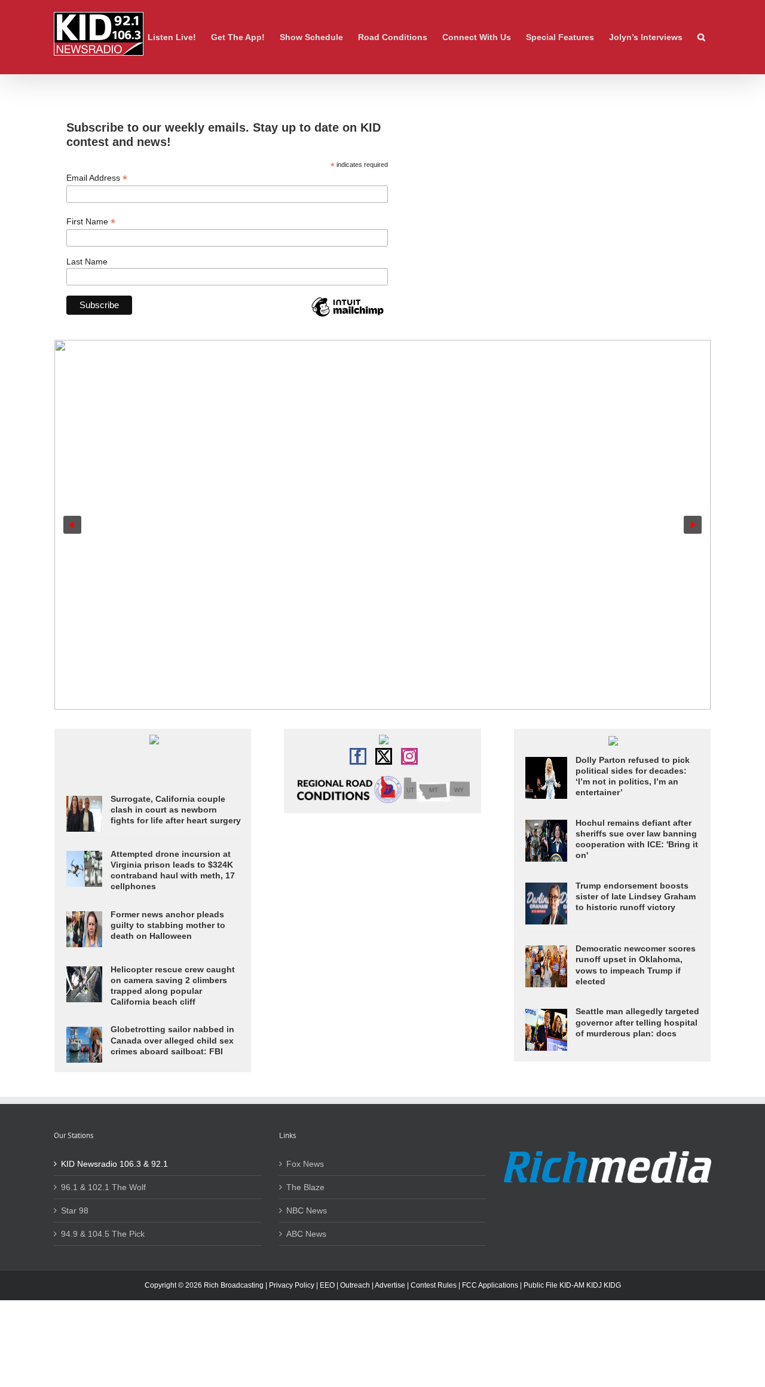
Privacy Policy (291, 1285)
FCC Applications (490, 1285)
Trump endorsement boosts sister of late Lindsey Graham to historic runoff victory (636, 896)
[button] (701, 37)
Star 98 (74, 1210)
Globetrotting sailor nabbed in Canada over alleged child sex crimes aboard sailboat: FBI (172, 1040)
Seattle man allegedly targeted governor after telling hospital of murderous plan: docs (637, 1022)
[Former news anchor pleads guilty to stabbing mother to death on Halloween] (84, 916)
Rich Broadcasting (234, 1285)
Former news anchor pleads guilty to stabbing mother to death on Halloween (168, 925)
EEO (327, 1285)
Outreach (355, 1285)
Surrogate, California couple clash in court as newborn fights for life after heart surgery (176, 809)
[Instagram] (409, 756)
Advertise (390, 1285)
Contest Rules (434, 1285)
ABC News (306, 1234)
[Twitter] (383, 756)
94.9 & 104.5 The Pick (103, 1234)
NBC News (306, 1210)
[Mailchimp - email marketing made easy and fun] (347, 316)
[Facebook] (358, 756)
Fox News (305, 1164)
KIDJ (594, 1285)
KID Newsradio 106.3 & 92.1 (114, 1164)
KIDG (612, 1285)
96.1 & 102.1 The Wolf (103, 1187)
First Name (90, 221)
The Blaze (305, 1187)
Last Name (87, 261)
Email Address (96, 178)
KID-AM (572, 1285)
